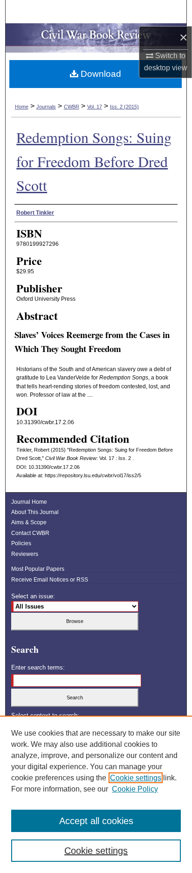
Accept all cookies (96, 821)
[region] (96, 794)
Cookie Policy (135, 789)
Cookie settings (135, 778)
